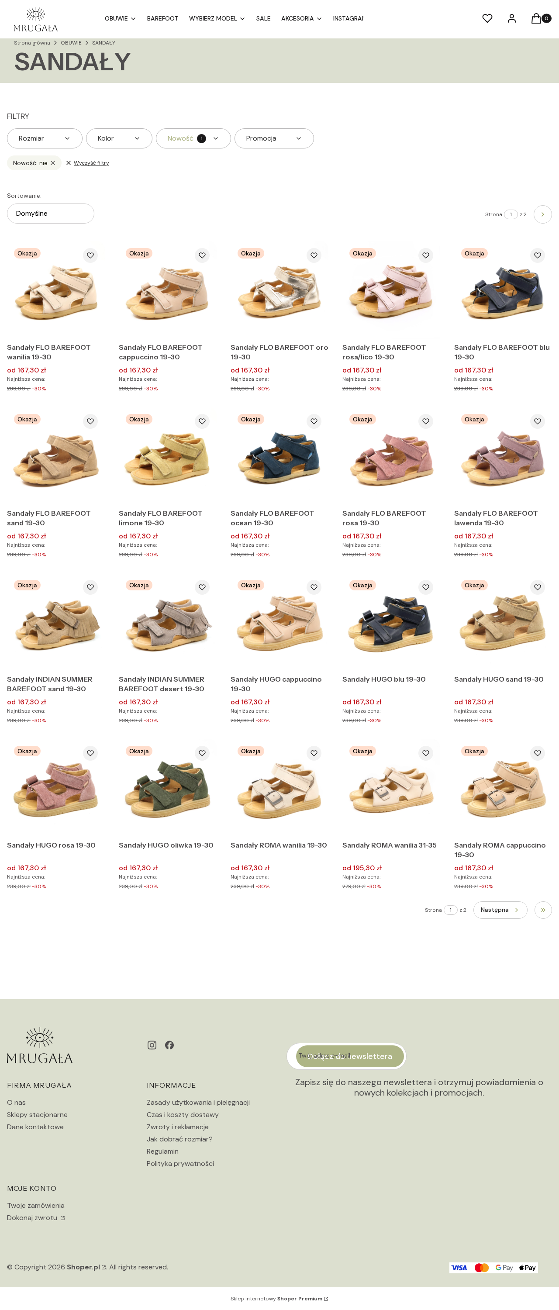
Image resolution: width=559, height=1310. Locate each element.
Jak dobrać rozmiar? (180, 1139)
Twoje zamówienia (36, 1205)
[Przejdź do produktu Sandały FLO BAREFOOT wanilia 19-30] (56, 290)
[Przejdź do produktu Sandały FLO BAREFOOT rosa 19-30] (391, 456)
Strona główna (32, 42)
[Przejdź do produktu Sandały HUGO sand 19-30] (503, 622)
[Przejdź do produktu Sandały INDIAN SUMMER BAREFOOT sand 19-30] (56, 622)
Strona (493, 214)
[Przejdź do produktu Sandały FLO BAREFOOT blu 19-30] (503, 290)
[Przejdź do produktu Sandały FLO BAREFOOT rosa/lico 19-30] (391, 290)
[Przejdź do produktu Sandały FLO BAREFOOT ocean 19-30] (279, 456)
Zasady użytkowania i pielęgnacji (198, 1102)
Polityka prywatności (180, 1163)
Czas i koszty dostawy (183, 1114)
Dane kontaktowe (35, 1126)
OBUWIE (71, 42)
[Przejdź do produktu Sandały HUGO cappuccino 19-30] (279, 622)
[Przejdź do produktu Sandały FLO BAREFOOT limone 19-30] (168, 456)
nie (30, 163)
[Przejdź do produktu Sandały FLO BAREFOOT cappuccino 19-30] (168, 290)
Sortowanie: (24, 196)
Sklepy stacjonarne (37, 1114)
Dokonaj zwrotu (33, 1217)
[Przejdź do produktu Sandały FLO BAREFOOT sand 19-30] (56, 456)
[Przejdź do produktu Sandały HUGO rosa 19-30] (56, 788)
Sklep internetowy (276, 1298)
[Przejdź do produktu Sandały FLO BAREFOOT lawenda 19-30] (503, 456)
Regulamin (163, 1151)
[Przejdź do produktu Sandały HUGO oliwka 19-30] (168, 788)
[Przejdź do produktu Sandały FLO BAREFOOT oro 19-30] (279, 290)
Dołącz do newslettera (350, 1056)
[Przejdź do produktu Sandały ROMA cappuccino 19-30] (503, 788)
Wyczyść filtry (91, 162)
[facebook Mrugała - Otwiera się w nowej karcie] (169, 1045)
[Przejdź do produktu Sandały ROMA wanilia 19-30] (279, 788)
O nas (16, 1102)
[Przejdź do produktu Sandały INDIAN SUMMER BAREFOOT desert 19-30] (168, 622)
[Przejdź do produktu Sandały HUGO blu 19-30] (391, 622)
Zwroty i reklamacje (178, 1126)
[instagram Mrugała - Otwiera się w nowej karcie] (152, 1045)
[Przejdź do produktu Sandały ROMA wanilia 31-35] (391, 788)
